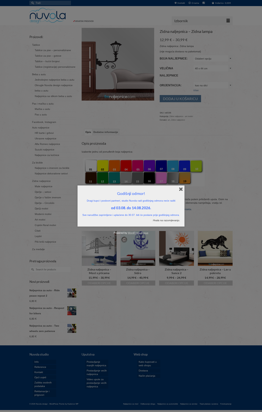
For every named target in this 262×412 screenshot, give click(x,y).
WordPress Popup (138, 232)
